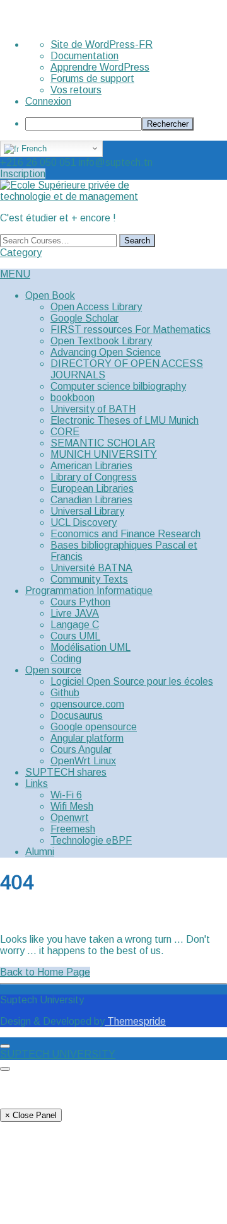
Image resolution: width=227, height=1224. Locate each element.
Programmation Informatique (89, 590)
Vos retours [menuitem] (76, 90)
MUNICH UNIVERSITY (103, 454)
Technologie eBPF (91, 840)
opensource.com (87, 704)
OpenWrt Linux (83, 760)
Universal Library (87, 511)
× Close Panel (31, 1115)
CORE (64, 431)
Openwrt (69, 817)
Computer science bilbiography (118, 386)
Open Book (50, 295)
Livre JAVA (74, 613)
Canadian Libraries (91, 499)
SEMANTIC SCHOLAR (102, 443)
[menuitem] (126, 124)
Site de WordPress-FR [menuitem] (101, 44)
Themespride (135, 1021)
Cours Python (80, 602)
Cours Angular (81, 749)
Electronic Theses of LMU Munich (124, 420)
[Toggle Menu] (5, 1046)
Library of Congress (93, 477)
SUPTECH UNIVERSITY (57, 1054)
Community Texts (89, 579)
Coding (65, 658)
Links (36, 783)
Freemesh (72, 829)
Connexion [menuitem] (48, 101)
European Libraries (92, 488)
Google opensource (93, 726)
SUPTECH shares (66, 772)
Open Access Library (96, 306)
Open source (53, 670)
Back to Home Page (45, 972)
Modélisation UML (90, 647)
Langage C (74, 624)
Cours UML (75, 636)
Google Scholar (84, 318)
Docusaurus (76, 715)
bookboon (72, 397)
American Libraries (91, 465)
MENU (15, 274)
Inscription (22, 173)
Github (64, 692)
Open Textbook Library (101, 340)
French (33, 148)
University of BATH (93, 409)
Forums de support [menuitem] (92, 78)
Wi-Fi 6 (66, 795)
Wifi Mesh (71, 806)
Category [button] (21, 252)
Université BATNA (91, 567)
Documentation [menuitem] (84, 55)
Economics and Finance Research (125, 533)
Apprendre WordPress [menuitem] (99, 67)
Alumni (39, 851)
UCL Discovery (83, 522)
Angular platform (87, 738)
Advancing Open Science (105, 352)
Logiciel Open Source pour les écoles (131, 681)
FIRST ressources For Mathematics (130, 329)
